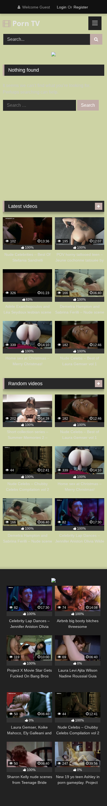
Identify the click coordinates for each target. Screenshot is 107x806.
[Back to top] (90, 789)
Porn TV (25, 23)
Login (61, 7)
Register (81, 7)
